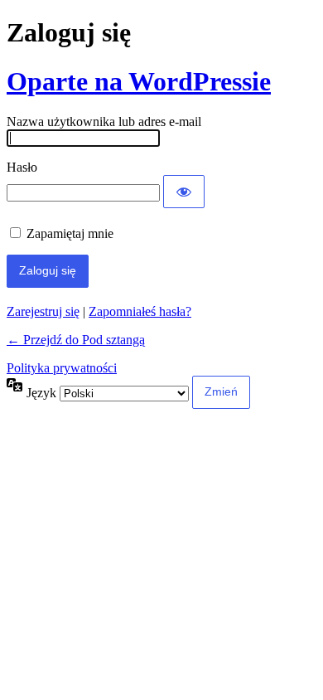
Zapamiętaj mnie (70, 233)
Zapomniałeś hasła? (140, 311)
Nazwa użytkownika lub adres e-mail (104, 121)
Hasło (22, 167)
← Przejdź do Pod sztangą (76, 340)
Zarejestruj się (43, 311)
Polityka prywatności (62, 368)
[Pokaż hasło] (184, 191)
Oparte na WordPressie (139, 81)
